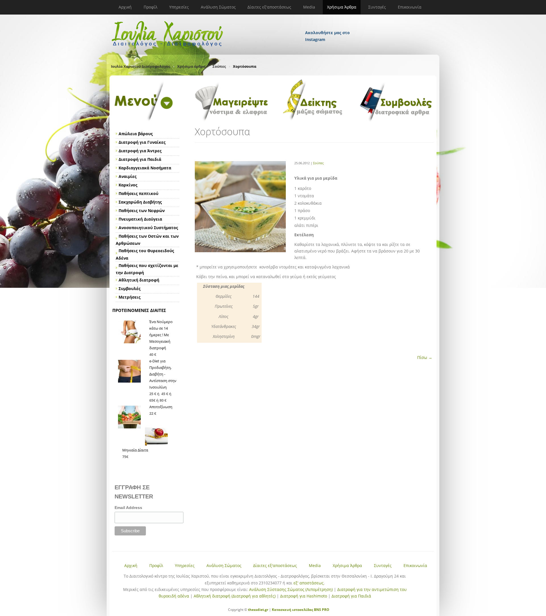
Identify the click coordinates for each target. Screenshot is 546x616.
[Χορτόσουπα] (240, 250)
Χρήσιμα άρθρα (191, 66)
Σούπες (219, 66)
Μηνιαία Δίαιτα (135, 450)
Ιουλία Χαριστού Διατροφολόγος (140, 66)
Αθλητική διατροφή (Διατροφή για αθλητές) (235, 596)
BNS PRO (321, 609)
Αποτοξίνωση (160, 406)
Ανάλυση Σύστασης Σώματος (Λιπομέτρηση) (291, 589)
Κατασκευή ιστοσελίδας (292, 609)
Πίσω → (424, 357)
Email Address (128, 507)
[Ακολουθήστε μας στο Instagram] (328, 25)
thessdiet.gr (258, 609)
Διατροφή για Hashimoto (303, 596)
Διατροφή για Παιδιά (351, 596)
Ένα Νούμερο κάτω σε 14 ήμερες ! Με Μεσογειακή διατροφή (161, 334)
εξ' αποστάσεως (308, 583)
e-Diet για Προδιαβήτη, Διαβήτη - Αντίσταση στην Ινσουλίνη (162, 374)
